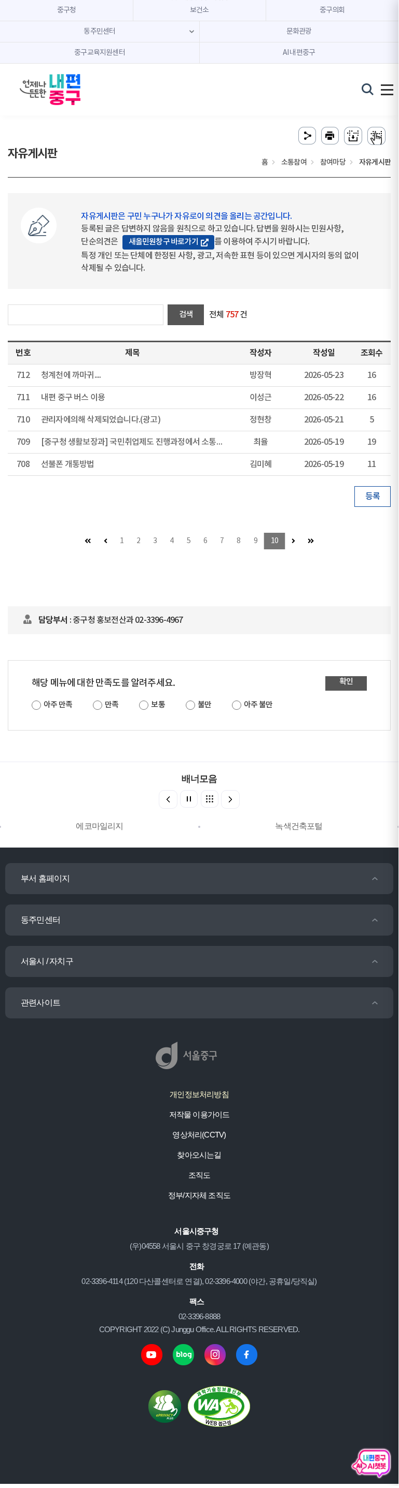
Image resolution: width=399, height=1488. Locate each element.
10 (274, 541)
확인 (346, 681)
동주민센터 (40, 919)
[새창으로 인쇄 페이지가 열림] (330, 136)
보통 (157, 705)
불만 (204, 705)
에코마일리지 (99, 826)
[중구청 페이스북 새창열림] (246, 1354)
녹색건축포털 (298, 826)
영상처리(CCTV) (199, 1134)
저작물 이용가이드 (199, 1114)
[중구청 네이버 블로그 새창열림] (183, 1354)
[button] (230, 799)
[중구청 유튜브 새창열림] (151, 1354)
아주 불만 (258, 705)
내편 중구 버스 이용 (73, 397)
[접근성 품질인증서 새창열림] (219, 1406)
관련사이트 (40, 1002)
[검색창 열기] (368, 89)
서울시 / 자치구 (47, 961)
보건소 (199, 10)
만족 (111, 705)
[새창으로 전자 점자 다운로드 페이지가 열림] (353, 136)
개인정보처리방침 (199, 1094)
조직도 (199, 1175)
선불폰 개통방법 (67, 464)
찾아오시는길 (199, 1154)
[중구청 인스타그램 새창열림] (215, 1354)
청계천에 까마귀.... (71, 375)
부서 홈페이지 (45, 878)
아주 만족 (58, 705)
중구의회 (332, 10)
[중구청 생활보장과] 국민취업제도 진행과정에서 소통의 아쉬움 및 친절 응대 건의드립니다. (189, 442)
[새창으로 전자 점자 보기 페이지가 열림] (376, 136)
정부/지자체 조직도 (199, 1195)
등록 (372, 496)
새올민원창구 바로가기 (163, 242)
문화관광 (299, 31)
